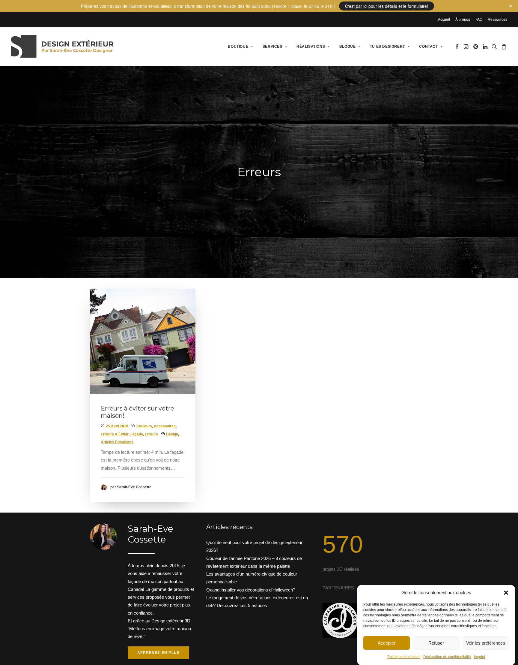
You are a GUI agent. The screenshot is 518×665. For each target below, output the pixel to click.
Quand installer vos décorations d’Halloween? (250, 589)
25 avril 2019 (117, 426)
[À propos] (137, 591)
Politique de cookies (403, 657)
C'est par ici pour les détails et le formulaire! (386, 6)
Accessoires (165, 426)
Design (172, 434)
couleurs (144, 426)
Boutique (238, 46)
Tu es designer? (387, 46)
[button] (506, 593)
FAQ (478, 19)
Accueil (444, 19)
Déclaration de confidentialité (447, 657)
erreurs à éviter (115, 434)
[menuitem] (445, 19)
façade (136, 434)
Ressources (497, 19)
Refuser (436, 642)
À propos (462, 19)
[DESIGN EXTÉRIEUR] (62, 46)
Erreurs (151, 434)
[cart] (503, 46)
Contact (428, 46)
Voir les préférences (485, 642)
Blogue (347, 46)
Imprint (479, 657)
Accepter (386, 642)
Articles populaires (117, 442)
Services (272, 46)
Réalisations (310, 46)
